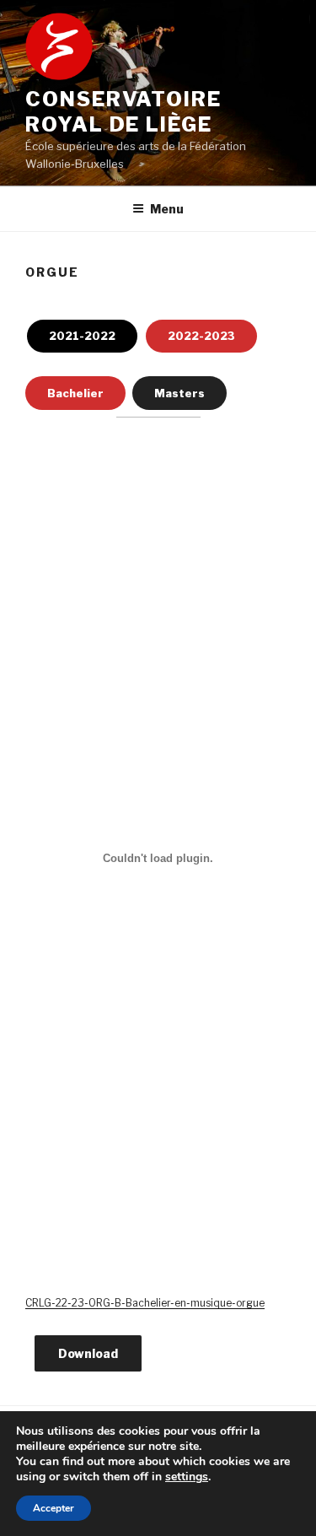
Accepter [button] (53, 1508)
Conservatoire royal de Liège (123, 112)
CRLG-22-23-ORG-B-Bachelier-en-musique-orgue (145, 1302)
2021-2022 (82, 335)
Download (88, 1353)
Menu (167, 209)
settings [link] (186, 1477)
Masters (179, 393)
